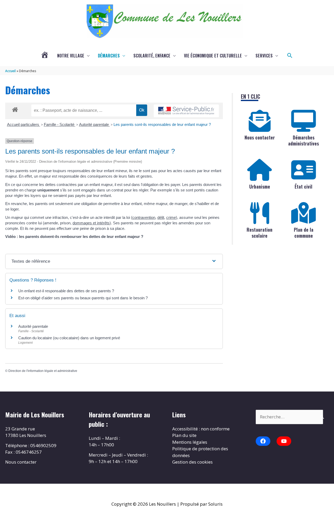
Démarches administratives (303, 140)
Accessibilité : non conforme (201, 429)
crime (171, 217)
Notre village (70, 55)
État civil (303, 186)
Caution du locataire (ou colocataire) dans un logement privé (69, 338)
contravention (143, 217)
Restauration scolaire (259, 232)
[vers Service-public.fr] (186, 110)
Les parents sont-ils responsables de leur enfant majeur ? (162, 124)
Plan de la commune (303, 232)
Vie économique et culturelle (213, 55)
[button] (290, 55)
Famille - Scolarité (59, 124)
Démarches (109, 55)
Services (264, 55)
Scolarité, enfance (151, 55)
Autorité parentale (94, 124)
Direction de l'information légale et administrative (42, 371)
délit (160, 217)
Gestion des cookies (192, 462)
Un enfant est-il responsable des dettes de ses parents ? (66, 291)
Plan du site (184, 435)
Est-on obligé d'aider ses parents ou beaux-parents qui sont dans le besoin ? (83, 298)
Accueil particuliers (23, 124)
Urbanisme (259, 186)
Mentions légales (189, 442)
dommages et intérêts (91, 223)
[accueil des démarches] (15, 108)
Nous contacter (259, 137)
